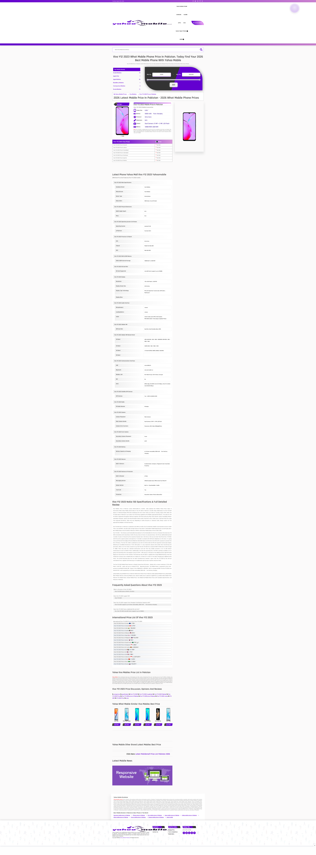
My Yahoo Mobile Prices (120, 94)
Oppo (179, 22)
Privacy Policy (171, 830)
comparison (117, 694)
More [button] (181, 39)
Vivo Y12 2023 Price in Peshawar (120, 155)
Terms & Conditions (173, 832)
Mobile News (198, 22)
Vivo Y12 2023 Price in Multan (120, 160)
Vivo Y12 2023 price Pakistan (147, 696)
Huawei (185, 14)
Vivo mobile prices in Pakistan (155, 815)
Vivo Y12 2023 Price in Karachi (120, 145)
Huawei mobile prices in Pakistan (156, 817)
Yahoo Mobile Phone (182, 6)
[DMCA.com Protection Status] (157, 834)
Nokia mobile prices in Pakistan (189, 815)
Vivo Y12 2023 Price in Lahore (120, 147)
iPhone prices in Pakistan (139, 815)
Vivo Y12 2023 (134, 694)
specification (125, 694)
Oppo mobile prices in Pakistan (172, 815)
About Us (155, 830)
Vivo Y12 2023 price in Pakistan (130, 696)
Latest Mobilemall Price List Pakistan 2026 (152, 754)
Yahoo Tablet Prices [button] (181, 31)
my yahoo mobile (134, 809)
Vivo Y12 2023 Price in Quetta (120, 158)
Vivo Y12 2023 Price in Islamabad (120, 152)
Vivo (184, 22)
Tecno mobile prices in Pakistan (138, 817)
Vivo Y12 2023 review (162, 696)
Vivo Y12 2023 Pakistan (160, 694)
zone (127, 698)
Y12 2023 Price (120, 698)
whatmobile (163, 810)
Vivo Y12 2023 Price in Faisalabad (120, 150)
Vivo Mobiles (133, 94)
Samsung (178, 14)
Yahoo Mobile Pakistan (125, 837)
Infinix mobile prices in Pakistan (121, 817)
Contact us (155, 832)
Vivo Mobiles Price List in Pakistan (135, 672)
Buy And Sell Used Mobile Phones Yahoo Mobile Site (188, 807)
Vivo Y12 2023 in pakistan (146, 694)
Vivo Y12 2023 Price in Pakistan (147, 94)
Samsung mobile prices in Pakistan (122, 815)
